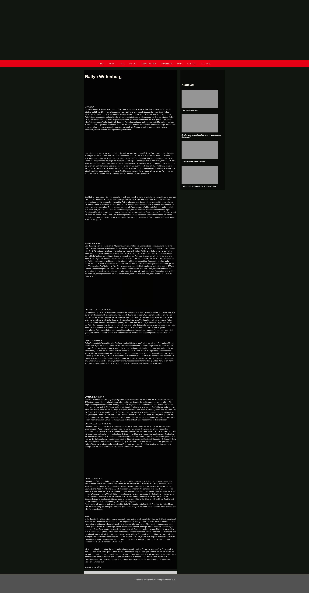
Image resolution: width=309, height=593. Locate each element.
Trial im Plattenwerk (190, 110)
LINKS (180, 63)
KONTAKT (191, 63)
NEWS (112, 63)
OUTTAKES (205, 63)
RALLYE (132, 63)
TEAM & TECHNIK (148, 63)
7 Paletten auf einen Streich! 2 (194, 162)
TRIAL (122, 63)
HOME (102, 63)
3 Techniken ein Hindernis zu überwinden (199, 186)
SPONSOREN (166, 63)
